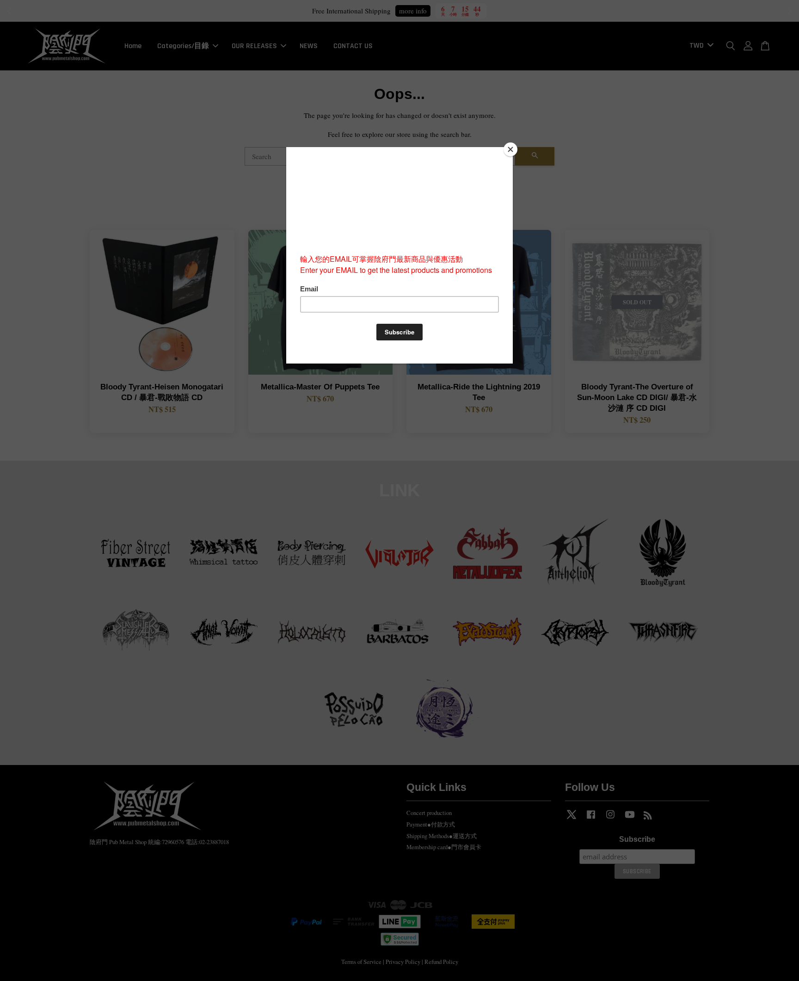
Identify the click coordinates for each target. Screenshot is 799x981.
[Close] (510, 149)
